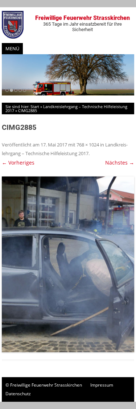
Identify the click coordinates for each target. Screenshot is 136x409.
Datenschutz (18, 394)
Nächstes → (119, 162)
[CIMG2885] (68, 264)
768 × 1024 (88, 144)
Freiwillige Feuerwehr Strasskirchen (82, 23)
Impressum (101, 385)
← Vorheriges (18, 162)
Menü (12, 48)
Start (34, 106)
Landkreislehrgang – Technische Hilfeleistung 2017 (66, 108)
